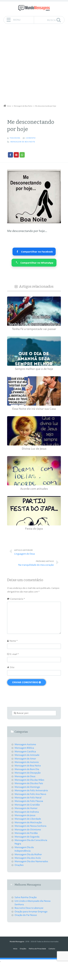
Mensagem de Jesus (25, 815)
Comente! (31, 138)
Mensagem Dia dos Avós (28, 857)
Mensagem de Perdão (26, 833)
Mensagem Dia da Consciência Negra (31, 842)
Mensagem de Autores (27, 762)
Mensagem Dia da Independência (24, 849)
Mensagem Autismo (25, 744)
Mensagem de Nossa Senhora (30, 825)
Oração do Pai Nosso (26, 915)
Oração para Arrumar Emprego (31, 911)
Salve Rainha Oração (26, 897)
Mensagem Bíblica (24, 747)
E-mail (14, 654)
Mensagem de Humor (26, 808)
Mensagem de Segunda (27, 836)
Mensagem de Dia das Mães (29, 779)
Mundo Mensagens (17, 942)
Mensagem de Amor (25, 758)
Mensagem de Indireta (27, 811)
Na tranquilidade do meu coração (36, 563)
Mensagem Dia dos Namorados (31, 861)
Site (12, 667)
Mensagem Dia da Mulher (28, 854)
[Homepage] (34, 8)
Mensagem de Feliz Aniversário (31, 790)
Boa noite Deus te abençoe (29, 907)
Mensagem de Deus (25, 776)
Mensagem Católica (25, 751)
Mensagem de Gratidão (27, 804)
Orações (19, 865)
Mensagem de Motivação (28, 822)
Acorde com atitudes (34, 489)
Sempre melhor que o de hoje (34, 369)
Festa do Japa (34, 529)
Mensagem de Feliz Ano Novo (30, 794)
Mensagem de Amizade (27, 755)
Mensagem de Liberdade (28, 818)
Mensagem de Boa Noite (22, 142)
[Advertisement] (34, 65)
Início (15, 949)
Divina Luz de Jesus (34, 449)
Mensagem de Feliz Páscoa (29, 801)
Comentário (17, 598)
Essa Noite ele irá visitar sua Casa (34, 409)
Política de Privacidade (37, 949)
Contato (52, 949)
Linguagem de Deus (24, 552)
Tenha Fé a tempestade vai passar (34, 329)
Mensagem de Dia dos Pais (29, 783)
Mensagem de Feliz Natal (28, 797)
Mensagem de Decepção (28, 772)
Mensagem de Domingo (27, 787)
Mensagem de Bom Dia (27, 769)
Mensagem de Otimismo (28, 829)
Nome (13, 640)
